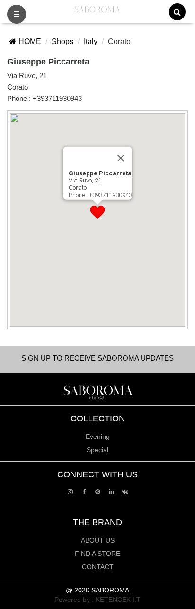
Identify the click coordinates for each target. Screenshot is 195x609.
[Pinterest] (98, 491)
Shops (62, 41)
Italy (91, 41)
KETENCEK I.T (118, 599)
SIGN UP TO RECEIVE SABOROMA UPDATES (97, 358)
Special (97, 450)
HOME (29, 41)
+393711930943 (57, 98)
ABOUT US (98, 540)
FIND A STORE (97, 553)
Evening (98, 436)
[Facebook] (84, 491)
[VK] (125, 491)
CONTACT (98, 567)
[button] (97, 212)
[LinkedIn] (111, 491)
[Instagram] (70, 491)
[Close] (120, 157)
